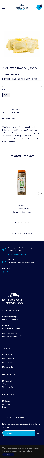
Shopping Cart (8, 387)
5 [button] (28, 222)
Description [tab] (8, 119)
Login (5, 74)
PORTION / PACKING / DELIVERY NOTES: (19, 79)
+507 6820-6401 (17, 254)
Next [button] (41, 193)
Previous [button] (3, 193)
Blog (4, 407)
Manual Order (7, 367)
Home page (7, 354)
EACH (6, 95)
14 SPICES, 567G (22, 209)
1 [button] (15, 222)
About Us (6, 404)
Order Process (8, 359)
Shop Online (7, 363)
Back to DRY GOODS (23, 234)
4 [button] (25, 222)
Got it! (8, 454)
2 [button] (18, 222)
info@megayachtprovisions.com (21, 262)
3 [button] (21, 222)
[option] (22, 193)
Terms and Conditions (11, 410)
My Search (6, 401)
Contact (5, 384)
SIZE (4, 90)
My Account (7, 381)
